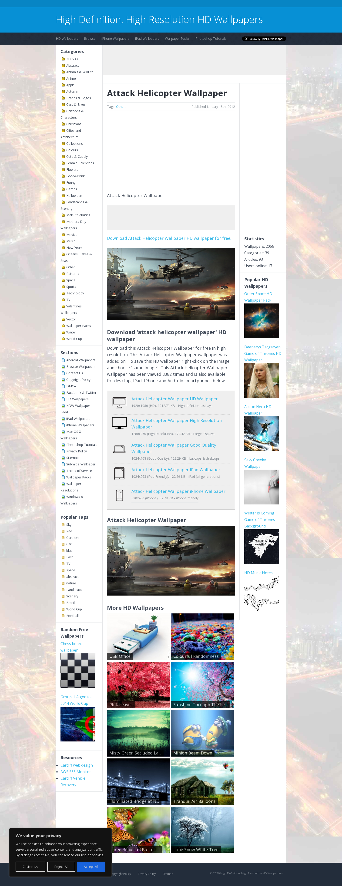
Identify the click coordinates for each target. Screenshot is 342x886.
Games (71, 189)
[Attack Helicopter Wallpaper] (171, 318)
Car (68, 544)
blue (69, 550)
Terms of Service (79, 470)
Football (72, 615)
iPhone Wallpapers (115, 38)
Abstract (72, 65)
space (70, 570)
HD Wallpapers (67, 38)
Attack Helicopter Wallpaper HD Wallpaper (174, 399)
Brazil (70, 602)
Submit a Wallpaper (80, 464)
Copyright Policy (78, 379)
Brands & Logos (78, 98)
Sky (68, 524)
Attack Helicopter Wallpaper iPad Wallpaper (175, 469)
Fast (69, 557)
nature (71, 583)
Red (69, 531)
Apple (70, 85)
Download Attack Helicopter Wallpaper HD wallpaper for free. (169, 238)
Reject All (61, 866)
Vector (71, 319)
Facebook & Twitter (81, 392)
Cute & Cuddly (77, 156)
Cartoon (72, 537)
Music (70, 241)
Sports (71, 286)
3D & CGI (73, 59)
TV (68, 299)
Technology (75, 293)
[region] (60, 852)
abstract (72, 576)
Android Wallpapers (80, 360)
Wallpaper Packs (177, 38)
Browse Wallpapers (80, 366)
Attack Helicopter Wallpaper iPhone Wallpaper (178, 491)
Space (70, 280)
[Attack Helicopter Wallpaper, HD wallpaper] (171, 594)
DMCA (71, 386)
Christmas (73, 124)
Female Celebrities (80, 163)
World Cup (74, 338)
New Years (74, 247)
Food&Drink (75, 176)
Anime (71, 78)
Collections (74, 143)
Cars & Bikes (76, 104)
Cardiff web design (76, 765)
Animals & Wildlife (79, 72)
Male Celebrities (78, 215)
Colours (72, 150)
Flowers (72, 169)
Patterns (72, 273)
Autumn (72, 91)
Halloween (74, 195)
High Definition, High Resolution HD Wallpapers (159, 19)
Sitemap (72, 457)
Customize (31, 866)
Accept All (91, 866)
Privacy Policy (76, 451)
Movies (71, 234)
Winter (71, 332)
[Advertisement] (140, 4)
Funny (70, 182)
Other (70, 267)
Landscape (74, 589)
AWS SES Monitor (75, 771)
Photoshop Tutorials (210, 38)
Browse (90, 38)
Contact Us (74, 373)
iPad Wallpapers (147, 38)
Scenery (72, 596)
